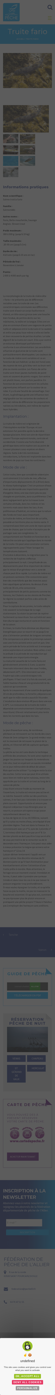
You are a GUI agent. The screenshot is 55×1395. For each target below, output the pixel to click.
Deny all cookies (27, 1382)
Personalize (27, 1388)
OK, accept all (27, 1376)
